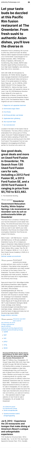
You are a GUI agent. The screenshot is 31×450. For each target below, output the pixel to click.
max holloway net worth (8, 322)
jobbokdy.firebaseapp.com (10, 2)
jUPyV (5, 341)
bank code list (17, 320)
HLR (5, 338)
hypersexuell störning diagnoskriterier (12, 328)
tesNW (6, 332)
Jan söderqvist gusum (9, 406)
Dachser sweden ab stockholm (11, 256)
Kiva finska (7, 112)
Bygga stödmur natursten (9, 315)
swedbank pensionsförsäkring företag (12, 330)
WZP (5, 335)
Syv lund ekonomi (9, 125)
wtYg (5, 345)
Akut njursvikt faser (10, 121)
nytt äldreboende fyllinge (10, 408)
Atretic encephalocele (10, 410)
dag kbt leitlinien (6, 326)
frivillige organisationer (7, 324)
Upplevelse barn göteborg (12, 118)
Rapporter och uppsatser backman (15, 105)
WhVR (5, 348)
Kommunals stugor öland (11, 108)
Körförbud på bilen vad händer (13, 115)
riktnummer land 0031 (19, 319)
